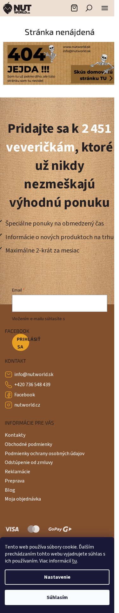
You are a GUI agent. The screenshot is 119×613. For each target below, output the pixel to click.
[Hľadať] (89, 8)
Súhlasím (57, 597)
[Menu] (104, 8)
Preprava (14, 480)
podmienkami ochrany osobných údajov (52, 322)
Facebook (24, 394)
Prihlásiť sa (23, 342)
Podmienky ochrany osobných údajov (44, 453)
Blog (10, 490)
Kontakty (15, 435)
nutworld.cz (27, 404)
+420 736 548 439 (32, 384)
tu (74, 560)
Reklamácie (17, 471)
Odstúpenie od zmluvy (29, 462)
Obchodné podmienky (28, 444)
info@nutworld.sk (33, 374)
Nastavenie (57, 577)
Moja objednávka (23, 498)
